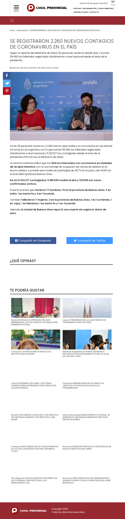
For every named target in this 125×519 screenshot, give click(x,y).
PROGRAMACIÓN (90, 8)
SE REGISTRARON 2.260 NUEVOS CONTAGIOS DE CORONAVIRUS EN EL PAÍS (65, 30)
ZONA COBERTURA (105, 8)
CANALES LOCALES (80, 12)
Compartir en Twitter (91, 240)
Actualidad (22, 30)
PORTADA (77, 8)
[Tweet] (7, 83)
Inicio (13, 30)
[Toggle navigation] (12, 20)
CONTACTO (94, 12)
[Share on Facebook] (7, 76)
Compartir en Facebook (34, 240)
